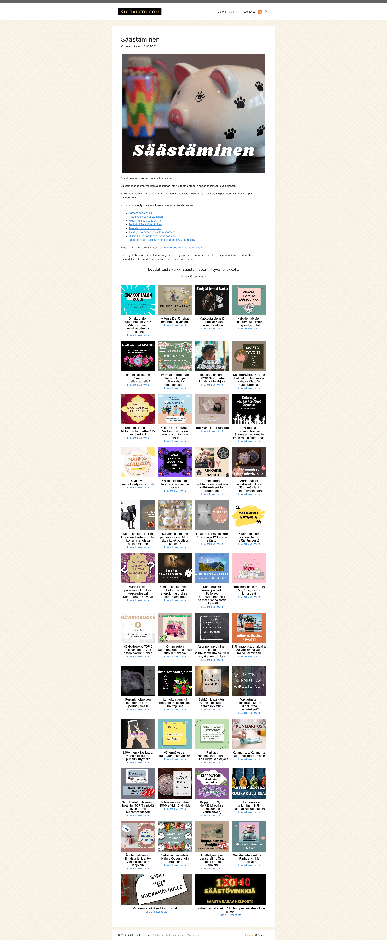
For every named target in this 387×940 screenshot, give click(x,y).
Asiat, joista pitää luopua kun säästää (151, 232)
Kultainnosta (128, 205)
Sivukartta (158, 935)
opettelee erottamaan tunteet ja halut (180, 247)
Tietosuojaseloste (175, 935)
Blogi (231, 11)
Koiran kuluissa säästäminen (146, 220)
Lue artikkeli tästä (138, 335)
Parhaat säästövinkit (141, 212)
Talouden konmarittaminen (145, 228)
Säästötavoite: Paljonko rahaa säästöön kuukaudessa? (162, 239)
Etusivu (222, 11)
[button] (266, 12)
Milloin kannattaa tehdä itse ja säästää (152, 236)
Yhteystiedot (248, 11)
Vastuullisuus (194, 935)
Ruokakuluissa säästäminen (145, 224)
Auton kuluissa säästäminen (146, 216)
